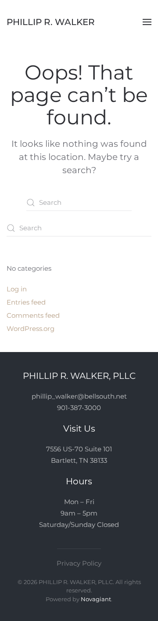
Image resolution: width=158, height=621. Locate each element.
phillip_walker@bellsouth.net (79, 396)
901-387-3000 (79, 407)
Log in (17, 289)
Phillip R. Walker (51, 22)
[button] (147, 22)
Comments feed (33, 315)
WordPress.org (30, 328)
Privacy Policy (79, 563)
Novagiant (96, 599)
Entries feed (26, 302)
